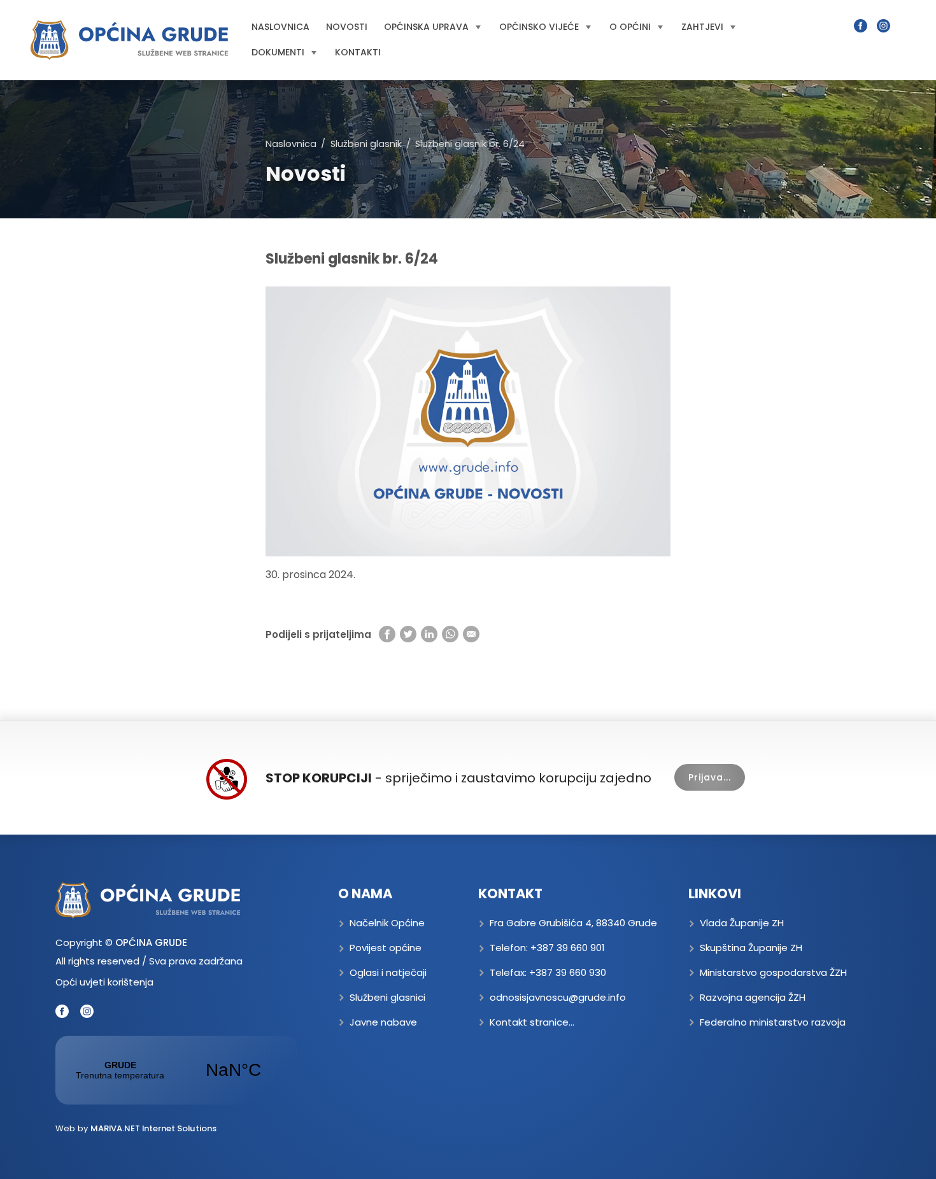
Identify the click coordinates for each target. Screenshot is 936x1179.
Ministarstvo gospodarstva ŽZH (773, 972)
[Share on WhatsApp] (450, 634)
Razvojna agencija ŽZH (752, 997)
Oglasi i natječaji (388, 972)
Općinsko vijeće (539, 26)
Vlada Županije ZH (742, 923)
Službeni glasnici (387, 997)
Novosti (346, 26)
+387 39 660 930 (567, 972)
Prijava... (709, 777)
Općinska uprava (426, 26)
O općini (630, 26)
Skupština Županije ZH (751, 947)
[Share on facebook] (387, 634)
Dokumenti (278, 52)
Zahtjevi (702, 26)
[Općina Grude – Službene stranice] (129, 40)
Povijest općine (386, 947)
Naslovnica (280, 26)
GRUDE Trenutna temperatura (177, 1070)
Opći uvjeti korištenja (104, 982)
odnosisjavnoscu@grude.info (558, 997)
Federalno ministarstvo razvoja (773, 1022)
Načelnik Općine (387, 923)
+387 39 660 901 (567, 947)
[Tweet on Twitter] (408, 634)
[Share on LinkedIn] (429, 634)
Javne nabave (383, 1022)
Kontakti (358, 52)
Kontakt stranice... (532, 1022)
